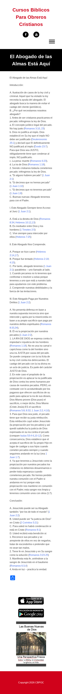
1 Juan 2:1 (24, 211)
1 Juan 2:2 (24, 302)
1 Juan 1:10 (16, 186)
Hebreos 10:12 (23, 222)
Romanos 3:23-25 (38, 555)
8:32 (28, 410)
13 (33, 222)
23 (42, 128)
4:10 (46, 410)
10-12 (38, 435)
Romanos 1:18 (36, 164)
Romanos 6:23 (38, 161)
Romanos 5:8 (17, 410)
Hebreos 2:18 (41, 259)
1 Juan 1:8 (16, 193)
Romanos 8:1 (33, 530)
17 (16, 255)
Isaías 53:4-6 (27, 435)
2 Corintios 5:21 (29, 522)
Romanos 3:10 (32, 128)
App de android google (30, 610)
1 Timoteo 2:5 (27, 229)
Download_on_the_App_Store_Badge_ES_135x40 (31, 598)
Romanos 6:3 (17, 565)
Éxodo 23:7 (40, 146)
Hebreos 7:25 (23, 237)
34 (16, 327)
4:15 (12, 262)
